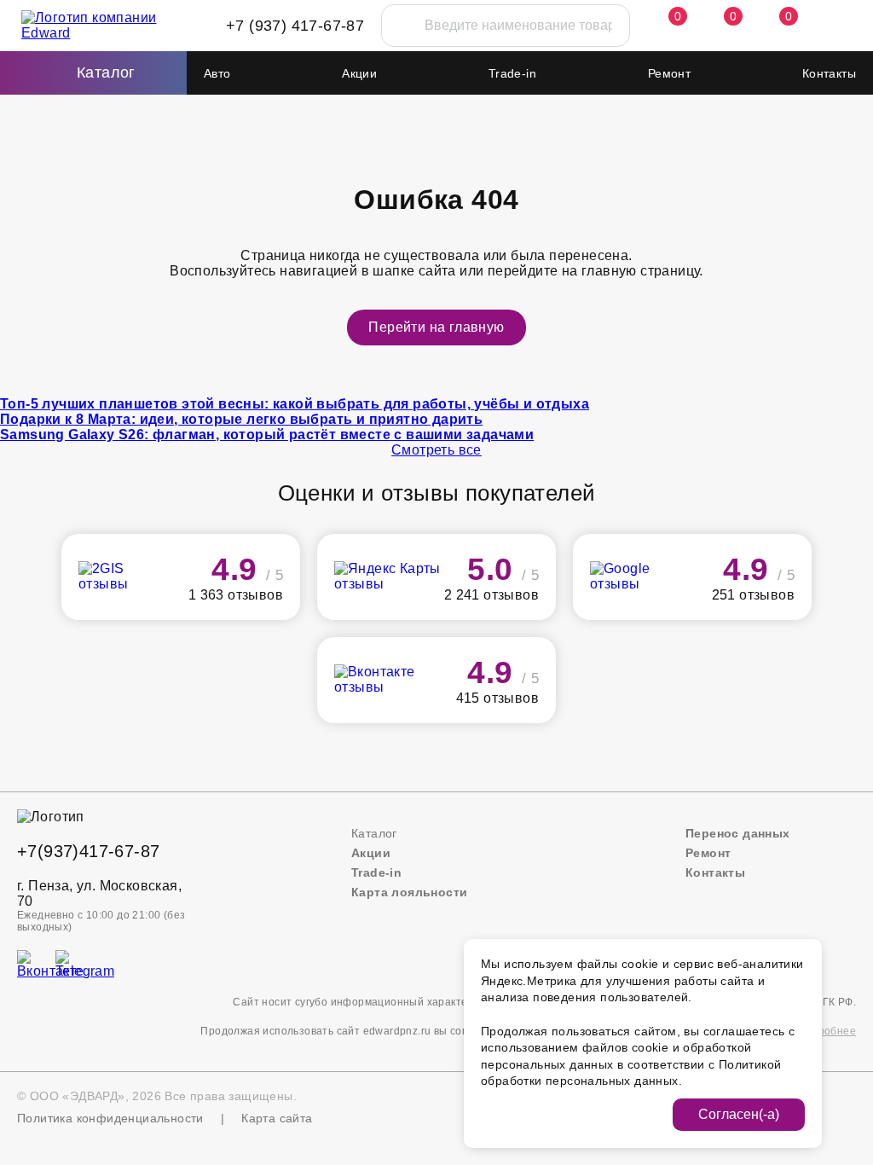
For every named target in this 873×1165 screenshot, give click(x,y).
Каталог (374, 833)
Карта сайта (276, 1118)
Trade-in (512, 73)
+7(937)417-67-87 (88, 851)
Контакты (829, 73)
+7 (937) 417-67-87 (295, 25)
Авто (217, 73)
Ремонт (669, 73)
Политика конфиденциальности (110, 1118)
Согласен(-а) (738, 1114)
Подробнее (826, 1031)
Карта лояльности (409, 892)
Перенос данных (737, 833)
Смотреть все (436, 450)
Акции (359, 73)
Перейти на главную (436, 327)
